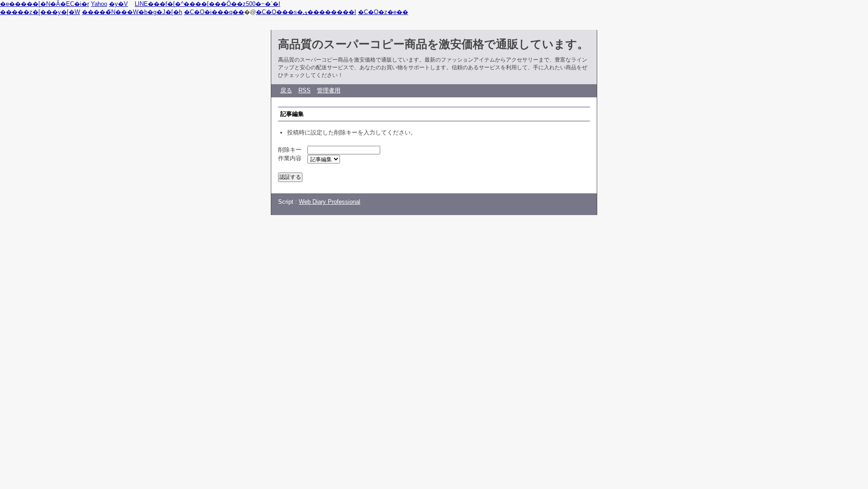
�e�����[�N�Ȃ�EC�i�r (44, 3)
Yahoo (99, 3)
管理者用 (328, 90)
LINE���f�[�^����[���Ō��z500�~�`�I (207, 3)
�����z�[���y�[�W (40, 12)
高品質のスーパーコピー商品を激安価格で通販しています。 (433, 44)
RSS (304, 90)
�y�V (118, 3)
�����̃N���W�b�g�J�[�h (132, 12)
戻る (286, 90)
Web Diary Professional (329, 201)
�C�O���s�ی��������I (306, 12)
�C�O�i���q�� (214, 12)
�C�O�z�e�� (383, 12)
